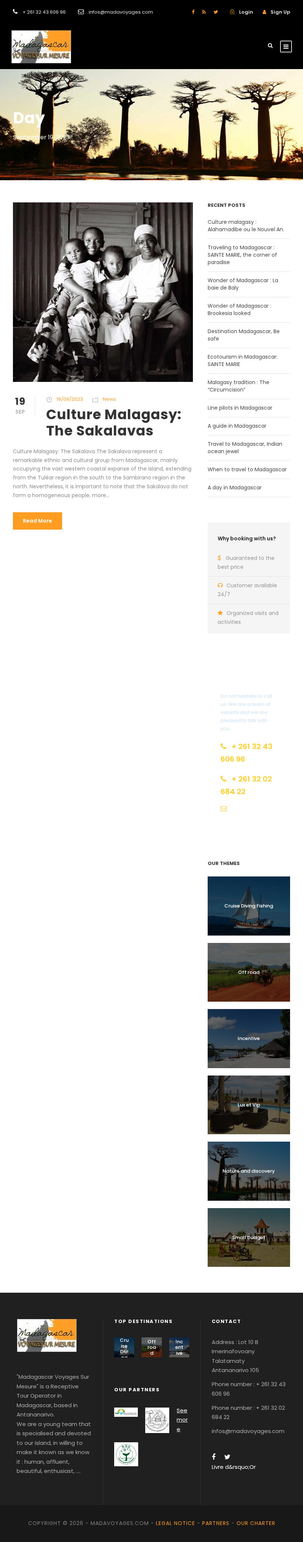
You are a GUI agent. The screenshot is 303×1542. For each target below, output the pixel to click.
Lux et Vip (249, 1104)
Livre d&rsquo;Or (234, 1467)
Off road (248, 972)
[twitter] (216, 12)
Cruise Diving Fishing (248, 905)
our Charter (255, 1523)
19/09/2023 (70, 399)
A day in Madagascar (235, 487)
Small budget (248, 1237)
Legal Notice (175, 1523)
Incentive (249, 1038)
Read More (37, 520)
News (109, 399)
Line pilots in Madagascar (240, 407)
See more (182, 1419)
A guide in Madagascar (237, 426)
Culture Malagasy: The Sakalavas (114, 422)
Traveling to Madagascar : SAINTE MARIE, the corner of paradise (242, 255)
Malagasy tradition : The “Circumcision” (238, 386)
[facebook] (193, 12)
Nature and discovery (248, 1171)
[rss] (204, 12)
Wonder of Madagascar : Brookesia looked (239, 309)
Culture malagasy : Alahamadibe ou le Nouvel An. (246, 225)
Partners (215, 1523)
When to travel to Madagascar (247, 469)
